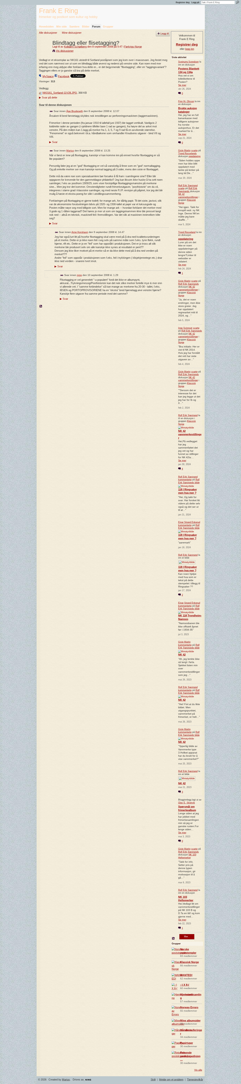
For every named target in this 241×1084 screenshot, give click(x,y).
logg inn (189, 48)
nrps (79, 275)
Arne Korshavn (79, 232)
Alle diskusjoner (48, 32)
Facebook (64, 76)
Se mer (182, 85)
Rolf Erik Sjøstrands (187, 190)
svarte (194, 150)
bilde (197, 482)
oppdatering (194, 156)
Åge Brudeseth (74, 111)
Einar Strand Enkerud (189, 522)
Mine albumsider (190, 1020)
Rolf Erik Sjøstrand (188, 185)
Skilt (153, 1079)
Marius (70, 150)
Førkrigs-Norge (133, 46)
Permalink (51, 111)
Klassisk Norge (189, 962)
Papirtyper (186, 1042)
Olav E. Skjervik (186, 802)
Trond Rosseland (186, 232)
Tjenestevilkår (195, 1079)
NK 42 (182, 654)
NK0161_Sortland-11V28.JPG (60, 92)
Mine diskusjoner (72, 32)
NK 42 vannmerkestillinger (188, 195)
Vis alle (198, 1070)
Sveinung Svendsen (188, 61)
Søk (237, 2)
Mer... (187, 936)
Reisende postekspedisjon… (190, 1056)
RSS (41, 306)
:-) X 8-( (184, 984)
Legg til (165, 33)
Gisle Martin (184, 150)
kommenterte (185, 479)
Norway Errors (189, 1007)
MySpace (48, 76)
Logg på (195, 2)
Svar (53, 142)
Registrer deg (182, 2)
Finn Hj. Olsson (186, 101)
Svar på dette (48, 97)
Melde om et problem (171, 1079)
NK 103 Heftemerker (187, 856)
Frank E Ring (58, 10)
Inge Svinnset (185, 328)
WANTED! (186, 975)
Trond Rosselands (187, 153)
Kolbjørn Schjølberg (75, 46)
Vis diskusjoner (65, 50)
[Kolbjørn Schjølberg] (44, 49)
